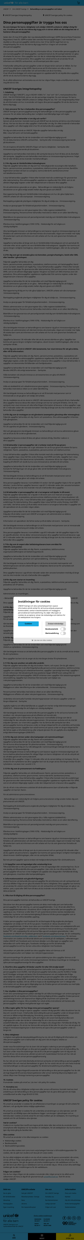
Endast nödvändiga (55, 624)
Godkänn (28, 624)
